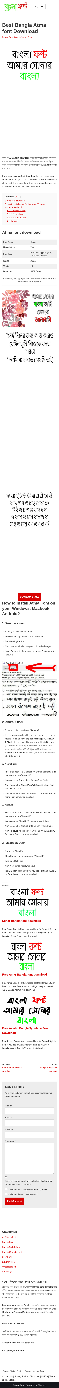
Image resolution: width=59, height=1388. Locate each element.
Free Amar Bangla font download (24, 974)
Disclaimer (35, 1376)
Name (8, 1105)
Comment (10, 1141)
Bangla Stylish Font (23, 37)
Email (8, 1117)
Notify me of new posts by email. (22, 1194)
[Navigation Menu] (42, 6)
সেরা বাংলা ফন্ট (7, 1271)
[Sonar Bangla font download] (27, 916)
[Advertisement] (29, 124)
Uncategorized (9, 1266)
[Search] (36, 7)
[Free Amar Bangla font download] (27, 970)
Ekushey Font (8, 1262)
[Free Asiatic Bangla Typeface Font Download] (27, 1024)
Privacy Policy (21, 1376)
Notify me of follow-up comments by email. (27, 1189)
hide (17, 197)
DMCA (44, 1376)
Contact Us (7, 1376)
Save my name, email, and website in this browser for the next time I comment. (28, 1183)
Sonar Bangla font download (21, 920)
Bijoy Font (6, 1257)
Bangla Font (7, 37)
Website (9, 1129)
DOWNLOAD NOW (29, 597)
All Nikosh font (9, 1237)
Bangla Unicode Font (12, 1252)
